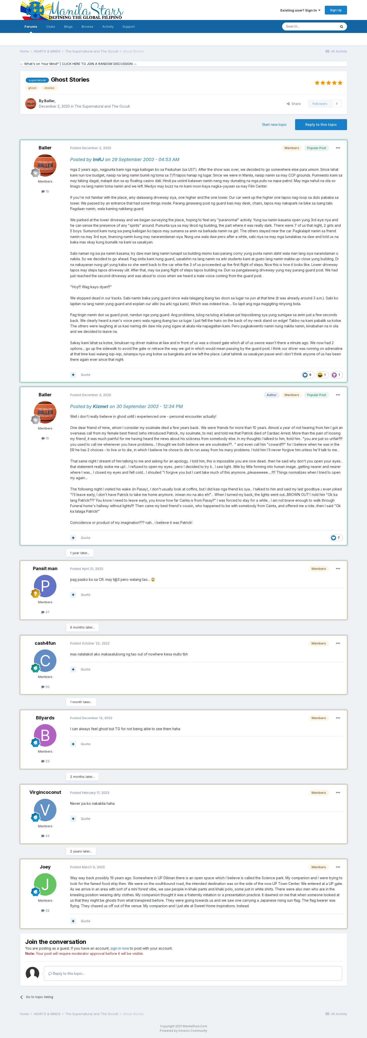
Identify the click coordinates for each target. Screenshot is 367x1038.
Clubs (50, 26)
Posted (90, 148)
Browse (87, 26)
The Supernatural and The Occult (102, 106)
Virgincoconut (45, 792)
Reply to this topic (321, 124)
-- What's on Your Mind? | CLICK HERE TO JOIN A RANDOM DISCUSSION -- (78, 64)
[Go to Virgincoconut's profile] (45, 810)
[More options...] (338, 148)
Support (129, 26)
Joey (45, 866)
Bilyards (45, 717)
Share (295, 104)
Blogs (68, 26)
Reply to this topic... (68, 973)
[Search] (341, 26)
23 (46, 761)
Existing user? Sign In (299, 10)
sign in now (120, 948)
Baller (49, 101)
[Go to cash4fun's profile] (45, 660)
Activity (108, 26)
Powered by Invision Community (183, 1031)
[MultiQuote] (73, 375)
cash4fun (45, 643)
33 (46, 836)
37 (46, 612)
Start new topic (274, 124)
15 (47, 191)
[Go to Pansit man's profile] (45, 586)
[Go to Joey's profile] (45, 884)
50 (46, 687)
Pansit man (45, 568)
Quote (85, 375)
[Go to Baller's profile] (30, 103)
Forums (30, 26)
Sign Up (336, 10)
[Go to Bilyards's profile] (45, 735)
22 (46, 910)
